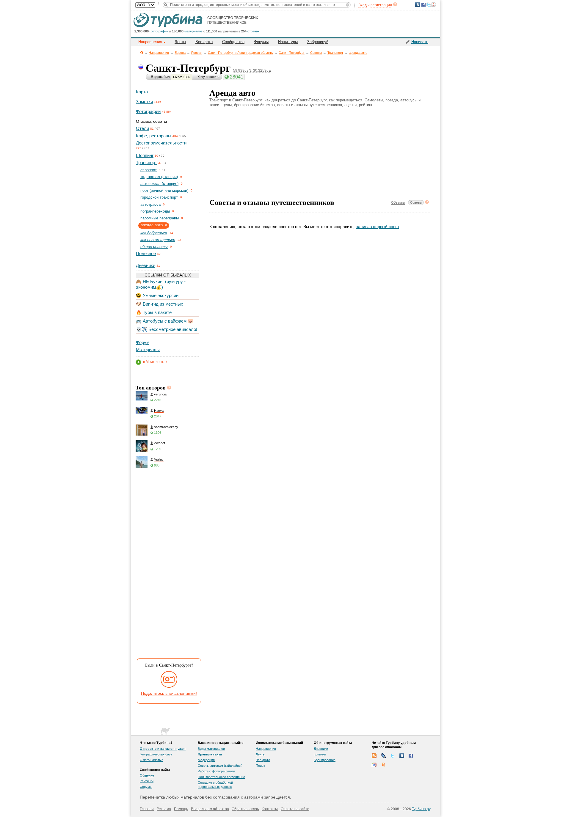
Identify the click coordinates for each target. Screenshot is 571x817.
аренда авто (358, 52)
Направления (159, 52)
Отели (142, 128)
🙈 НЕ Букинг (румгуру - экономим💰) (161, 284)
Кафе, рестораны (153, 135)
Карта (142, 91)
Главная (141, 52)
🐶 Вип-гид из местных (159, 304)
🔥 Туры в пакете (154, 312)
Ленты (180, 42)
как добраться (153, 233)
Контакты (270, 809)
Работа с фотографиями (216, 771)
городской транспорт (159, 197)
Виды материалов (211, 748)
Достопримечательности (161, 142)
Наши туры (288, 42)
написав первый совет (377, 226)
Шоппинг (144, 155)
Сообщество (233, 42)
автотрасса (150, 204)
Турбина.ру (421, 809)
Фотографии (148, 111)
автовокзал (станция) (159, 183)
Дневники (145, 265)
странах (253, 31)
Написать (419, 42)
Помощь (181, 809)
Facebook (411, 755)
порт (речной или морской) (164, 190)
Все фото (204, 42)
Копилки (320, 754)
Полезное (146, 253)
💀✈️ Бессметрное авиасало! (166, 329)
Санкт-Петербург (292, 52)
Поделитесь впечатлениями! (169, 693)
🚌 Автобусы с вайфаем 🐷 (164, 320)
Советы (316, 52)
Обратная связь (245, 809)
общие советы (154, 246)
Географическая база (156, 754)
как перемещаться (157, 240)
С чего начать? (151, 760)
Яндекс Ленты (383, 765)
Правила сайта (210, 754)
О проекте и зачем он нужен (163, 748)
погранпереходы (155, 211)
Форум (142, 342)
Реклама (164, 809)
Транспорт (335, 52)
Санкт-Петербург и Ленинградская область (240, 52)
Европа (180, 52)
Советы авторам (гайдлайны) (220, 765)
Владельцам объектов (210, 809)
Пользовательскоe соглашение (221, 777)
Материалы (148, 349)
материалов (193, 31)
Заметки (144, 101)
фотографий (159, 31)
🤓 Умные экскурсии (157, 295)
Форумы (261, 42)
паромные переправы (159, 218)
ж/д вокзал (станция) (159, 177)
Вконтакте (401, 755)
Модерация (206, 760)
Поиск (260, 765)
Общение (147, 775)
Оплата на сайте (295, 809)
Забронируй (317, 42)
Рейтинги (146, 781)
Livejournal (383, 755)
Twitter (392, 755)
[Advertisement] (167, 564)
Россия (196, 52)
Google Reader (374, 765)
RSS (374, 755)
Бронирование (324, 760)
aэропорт (148, 170)
